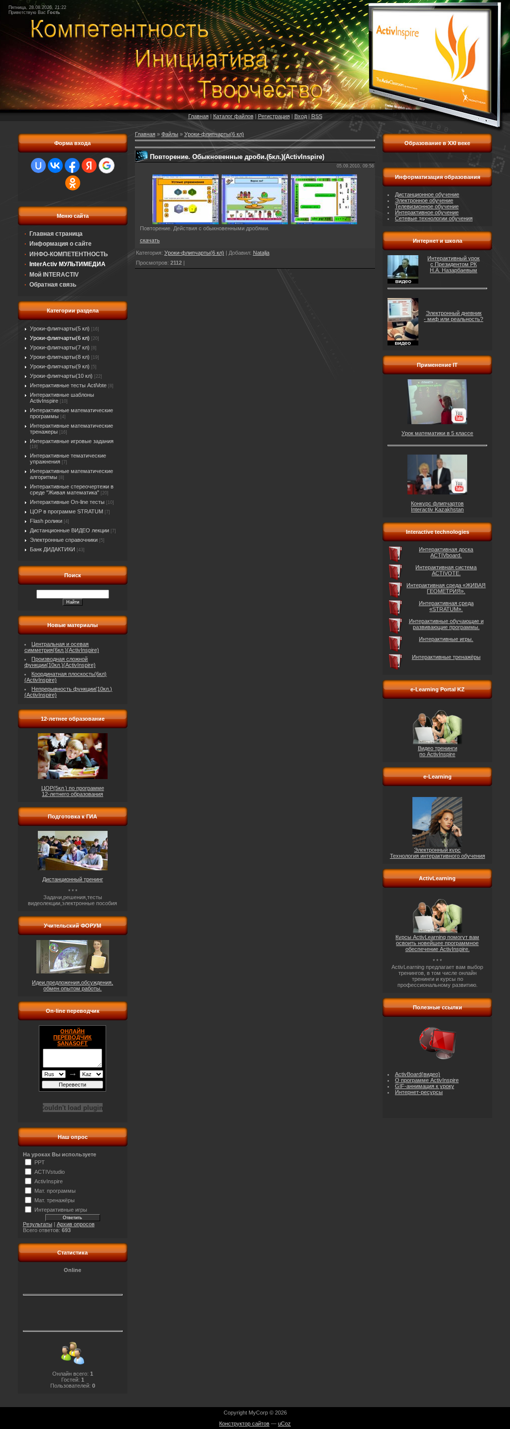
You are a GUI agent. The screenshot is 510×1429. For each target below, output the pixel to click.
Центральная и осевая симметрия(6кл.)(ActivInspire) (61, 647)
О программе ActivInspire (427, 1080)
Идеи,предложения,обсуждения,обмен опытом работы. (72, 985)
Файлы (169, 134)
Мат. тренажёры (54, 1200)
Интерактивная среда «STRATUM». (446, 606)
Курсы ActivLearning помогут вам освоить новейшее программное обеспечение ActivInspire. (437, 943)
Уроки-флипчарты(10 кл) (61, 376)
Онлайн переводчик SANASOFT (72, 1037)
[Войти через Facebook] (72, 165)
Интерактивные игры (60, 1210)
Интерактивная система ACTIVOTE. (446, 570)
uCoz (284, 1424)
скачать (150, 240)
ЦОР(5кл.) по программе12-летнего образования (72, 791)
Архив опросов (76, 1224)
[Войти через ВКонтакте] (55, 165)
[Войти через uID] (38, 165)
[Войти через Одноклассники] (72, 182)
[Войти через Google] (107, 165)
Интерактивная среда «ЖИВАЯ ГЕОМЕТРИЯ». (446, 588)
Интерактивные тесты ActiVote (68, 385)
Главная (198, 116)
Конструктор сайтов (244, 1424)
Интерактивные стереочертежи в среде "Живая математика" (72, 489)
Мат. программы (55, 1191)
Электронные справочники (64, 540)
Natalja (261, 253)
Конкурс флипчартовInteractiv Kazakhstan (437, 506)
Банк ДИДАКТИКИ (52, 549)
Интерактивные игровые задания (72, 441)
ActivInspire (48, 1181)
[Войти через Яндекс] (89, 165)
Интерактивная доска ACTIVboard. (446, 552)
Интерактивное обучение (427, 212)
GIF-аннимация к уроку (424, 1086)
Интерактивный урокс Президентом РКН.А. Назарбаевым (453, 264)
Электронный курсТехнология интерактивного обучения (437, 853)
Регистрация (274, 116)
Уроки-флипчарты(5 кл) (60, 328)
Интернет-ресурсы (419, 1092)
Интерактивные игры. (446, 639)
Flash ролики (46, 521)
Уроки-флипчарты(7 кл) (60, 347)
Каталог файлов (233, 116)
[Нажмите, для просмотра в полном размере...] (185, 222)
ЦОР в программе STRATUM (66, 511)
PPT (39, 1162)
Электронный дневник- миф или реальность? (453, 316)
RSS (316, 116)
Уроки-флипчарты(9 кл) (60, 366)
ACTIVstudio (49, 1172)
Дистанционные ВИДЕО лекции (69, 530)
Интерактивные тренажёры (446, 657)
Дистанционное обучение (427, 194)
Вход (300, 116)
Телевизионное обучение (427, 206)
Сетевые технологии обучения (434, 218)
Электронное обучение (424, 200)
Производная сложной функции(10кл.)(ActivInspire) (60, 662)
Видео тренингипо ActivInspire (437, 751)
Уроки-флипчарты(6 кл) (60, 338)
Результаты (37, 1224)
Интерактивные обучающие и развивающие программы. (446, 624)
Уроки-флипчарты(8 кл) (60, 357)
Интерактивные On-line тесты (67, 502)
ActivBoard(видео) (417, 1074)
